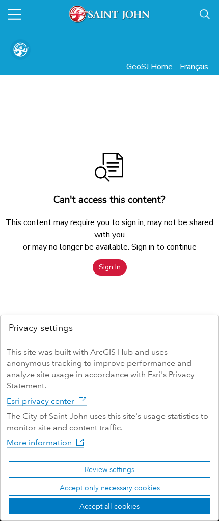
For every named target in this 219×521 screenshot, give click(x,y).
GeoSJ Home (149, 66)
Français (194, 66)
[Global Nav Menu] (14, 14)
